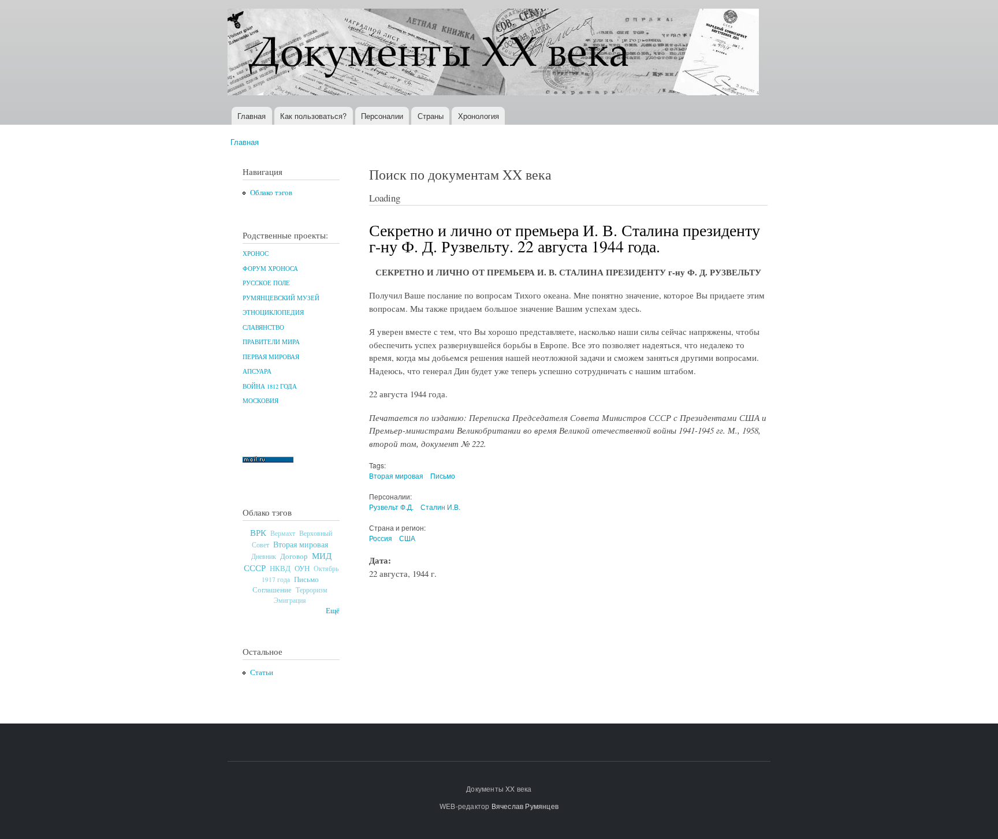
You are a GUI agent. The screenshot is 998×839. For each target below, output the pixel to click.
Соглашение (272, 590)
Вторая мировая (300, 544)
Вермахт (282, 533)
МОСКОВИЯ (260, 401)
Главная (251, 115)
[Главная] (495, 53)
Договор (294, 556)
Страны (431, 115)
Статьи (261, 672)
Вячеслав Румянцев (524, 806)
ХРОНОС (256, 253)
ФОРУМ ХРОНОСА (270, 268)
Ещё (333, 611)
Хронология (478, 115)
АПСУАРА (257, 371)
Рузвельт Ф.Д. (391, 507)
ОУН (302, 568)
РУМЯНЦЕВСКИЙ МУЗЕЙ (281, 298)
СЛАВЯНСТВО (263, 327)
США (407, 538)
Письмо (306, 579)
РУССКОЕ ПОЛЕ (266, 283)
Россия (380, 538)
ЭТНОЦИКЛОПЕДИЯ (273, 312)
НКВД (280, 568)
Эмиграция (290, 600)
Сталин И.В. (440, 507)
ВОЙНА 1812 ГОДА (270, 386)
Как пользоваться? (313, 115)
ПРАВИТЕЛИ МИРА (271, 342)
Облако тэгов (271, 192)
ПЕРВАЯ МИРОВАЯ (271, 357)
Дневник (263, 556)
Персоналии (382, 115)
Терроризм (311, 589)
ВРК (258, 532)
